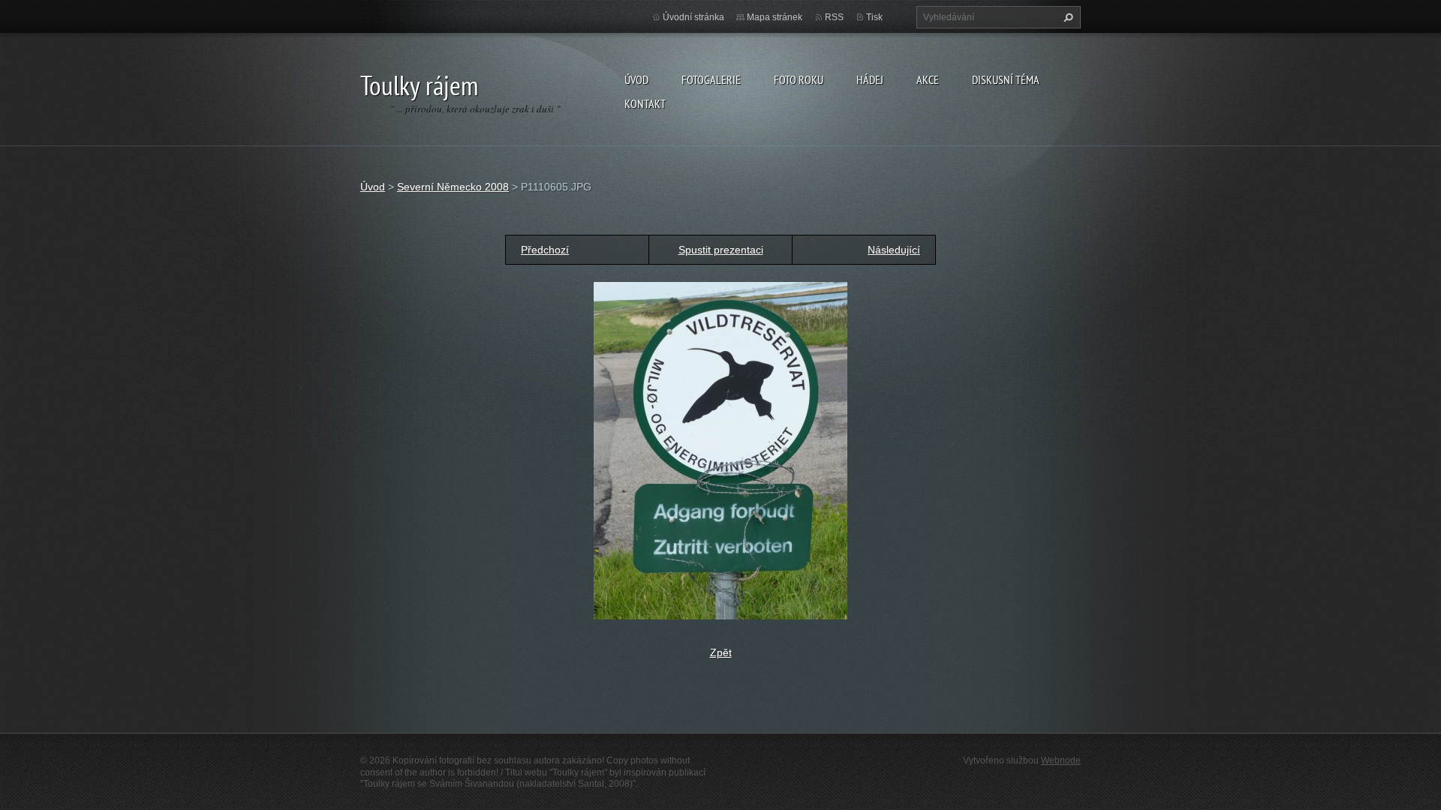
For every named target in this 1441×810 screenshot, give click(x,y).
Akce (927, 79)
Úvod (636, 79)
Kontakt (645, 103)
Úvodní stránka (693, 17)
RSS (834, 17)
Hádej (869, 79)
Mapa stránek (774, 17)
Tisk (874, 17)
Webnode (1061, 760)
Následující (894, 250)
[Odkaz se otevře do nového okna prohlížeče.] (720, 450)
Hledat (1066, 17)
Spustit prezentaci (720, 250)
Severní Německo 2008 (453, 187)
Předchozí (545, 250)
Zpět (721, 652)
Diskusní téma (1005, 79)
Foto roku (798, 79)
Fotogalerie (711, 79)
